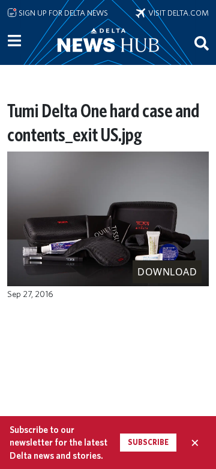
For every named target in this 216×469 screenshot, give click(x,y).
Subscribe (148, 442)
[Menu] (14, 41)
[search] (201, 43)
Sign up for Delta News (62, 12)
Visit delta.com (177, 12)
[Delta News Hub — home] (108, 56)
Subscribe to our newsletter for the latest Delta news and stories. (58, 442)
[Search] (201, 43)
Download (167, 271)
